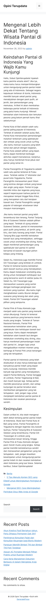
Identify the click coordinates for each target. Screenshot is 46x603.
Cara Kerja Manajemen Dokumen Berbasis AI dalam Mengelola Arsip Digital (20, 562)
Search (7, 504)
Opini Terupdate (15, 6)
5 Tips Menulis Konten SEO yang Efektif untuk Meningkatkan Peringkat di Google (22, 481)
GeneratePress (23, 599)
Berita (9, 473)
